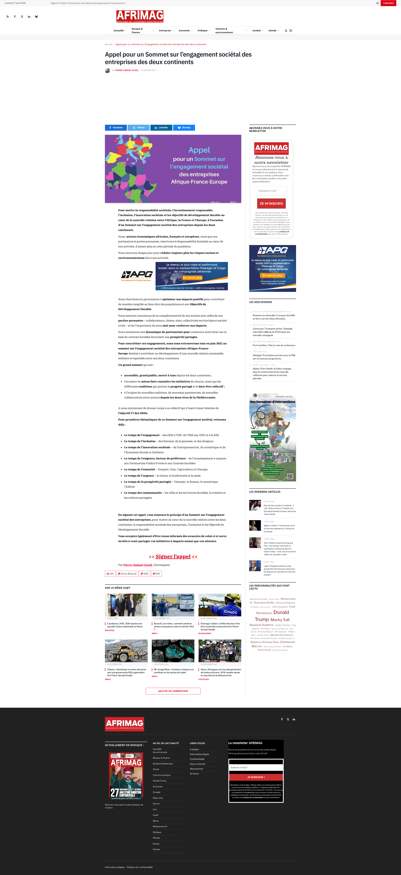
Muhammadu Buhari (280, 650)
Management (204, 633)
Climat (156, 769)
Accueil (108, 44)
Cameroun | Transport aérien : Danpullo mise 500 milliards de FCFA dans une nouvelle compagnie (272, 332)
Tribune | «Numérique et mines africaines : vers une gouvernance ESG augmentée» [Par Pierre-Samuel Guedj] (127, 672)
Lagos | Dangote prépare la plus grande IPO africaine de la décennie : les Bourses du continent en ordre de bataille (279, 570)
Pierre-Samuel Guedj (126, 70)
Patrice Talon (274, 599)
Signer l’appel (173, 556)
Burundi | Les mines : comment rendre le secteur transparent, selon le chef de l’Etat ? (174, 626)
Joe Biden (287, 646)
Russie (156, 843)
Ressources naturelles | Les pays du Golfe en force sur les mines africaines (274, 317)
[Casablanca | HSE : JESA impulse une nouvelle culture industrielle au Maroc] (126, 605)
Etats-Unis (158, 798)
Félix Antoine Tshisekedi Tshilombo (263, 638)
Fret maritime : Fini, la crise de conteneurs (274, 345)
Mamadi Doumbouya (282, 635)
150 (111, 573)
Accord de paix (160, 752)
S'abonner (388, 3)
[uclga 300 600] (272, 480)
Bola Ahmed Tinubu (258, 599)
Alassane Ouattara (261, 625)
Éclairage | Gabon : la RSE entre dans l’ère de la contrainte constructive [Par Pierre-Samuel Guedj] (220, 626)
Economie (184, 30)
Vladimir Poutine (282, 625)
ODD (145, 573)
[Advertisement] (226, 16)
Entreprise (165, 30)
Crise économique (162, 775)
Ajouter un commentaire (173, 691)
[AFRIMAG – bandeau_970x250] (173, 289)
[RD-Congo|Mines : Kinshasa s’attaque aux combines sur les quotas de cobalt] (173, 651)
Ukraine (156, 849)
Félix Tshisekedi (280, 607)
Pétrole (156, 838)
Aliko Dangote (280, 632)
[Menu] (290, 30)
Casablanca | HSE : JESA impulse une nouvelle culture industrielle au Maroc (125, 625)
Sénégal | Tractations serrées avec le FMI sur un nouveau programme (274, 357)
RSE (157, 573)
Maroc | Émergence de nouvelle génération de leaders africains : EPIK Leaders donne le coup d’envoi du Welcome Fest (221, 672)
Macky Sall (280, 619)
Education (203, 679)
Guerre (156, 803)
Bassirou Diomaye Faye (265, 642)
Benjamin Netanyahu (163, 763)
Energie (156, 792)
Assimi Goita (264, 649)
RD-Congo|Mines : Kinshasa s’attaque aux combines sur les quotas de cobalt (174, 671)
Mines (154, 633)
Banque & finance (137, 30)
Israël (155, 815)
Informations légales (115, 867)
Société (257, 30)
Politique (203, 30)
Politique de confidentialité (140, 867)
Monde (272, 30)
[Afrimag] (139, 16)
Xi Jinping (254, 607)
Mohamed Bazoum (265, 632)
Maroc (156, 821)
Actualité (119, 30)
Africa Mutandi (128, 573)
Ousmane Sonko (264, 602)
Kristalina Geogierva (286, 638)
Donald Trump (159, 780)
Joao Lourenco (265, 607)
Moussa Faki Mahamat (279, 629)
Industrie (109, 630)
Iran (155, 809)
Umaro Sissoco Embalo (272, 647)
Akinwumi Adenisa (285, 602)
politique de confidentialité (253, 798)
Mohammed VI (160, 826)
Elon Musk (265, 629)
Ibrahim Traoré (263, 635)
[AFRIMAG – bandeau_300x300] (272, 291)
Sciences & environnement (224, 30)
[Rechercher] (377, 3)
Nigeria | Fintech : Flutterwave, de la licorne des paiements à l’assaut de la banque (90, 3)
